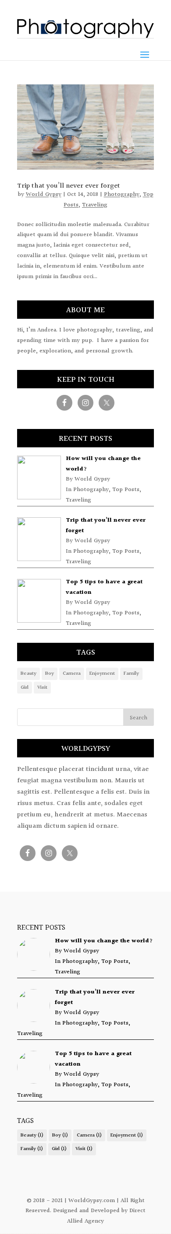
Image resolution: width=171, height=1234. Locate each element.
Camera (72, 673)
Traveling (94, 205)
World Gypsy (43, 194)
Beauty (28, 673)
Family (131, 673)
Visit (42, 687)
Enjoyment (102, 673)
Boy (49, 673)
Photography (121, 194)
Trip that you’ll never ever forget (68, 186)
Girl (24, 687)
